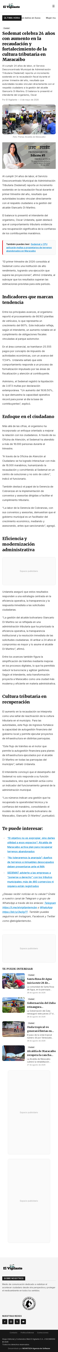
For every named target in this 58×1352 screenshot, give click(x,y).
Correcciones (42, 1333)
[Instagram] (11, 1321)
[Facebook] (4, 1321)
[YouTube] (23, 1321)
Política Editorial (27, 1333)
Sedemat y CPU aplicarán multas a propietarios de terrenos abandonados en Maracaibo (29, 247)
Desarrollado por (29, 1348)
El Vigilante (11, 100)
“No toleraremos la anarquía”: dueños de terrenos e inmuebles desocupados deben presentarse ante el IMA (30, 862)
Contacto (13, 1333)
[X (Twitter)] (17, 1321)
